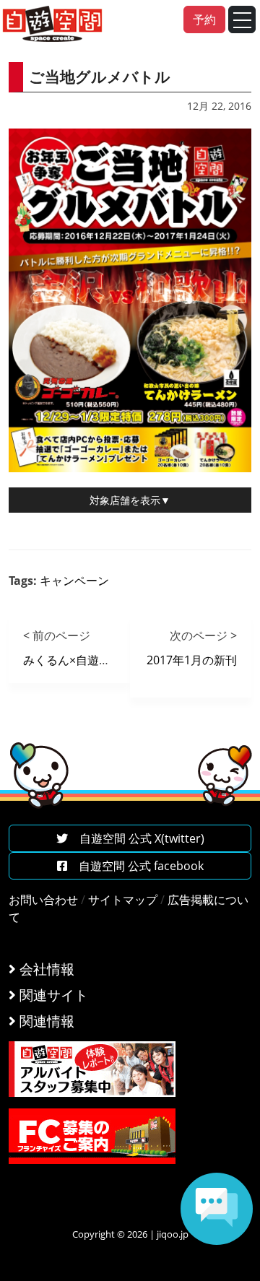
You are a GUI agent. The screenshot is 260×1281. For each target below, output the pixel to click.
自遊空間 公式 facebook (135, 866)
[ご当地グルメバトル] (130, 299)
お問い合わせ (43, 900)
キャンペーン (74, 581)
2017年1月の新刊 (192, 660)
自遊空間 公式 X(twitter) (136, 838)
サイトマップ (122, 900)
